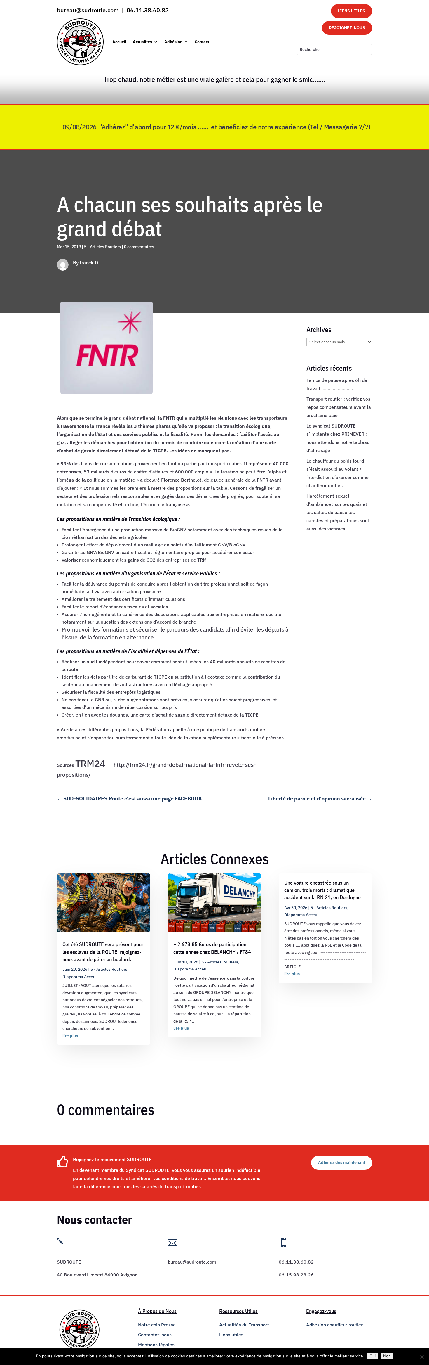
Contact (202, 41)
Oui (372, 1356)
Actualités (142, 41)
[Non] (422, 1357)
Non (387, 1356)
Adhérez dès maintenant (341, 1162)
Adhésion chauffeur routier (334, 1325)
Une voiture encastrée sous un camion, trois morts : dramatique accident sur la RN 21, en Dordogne (322, 890)
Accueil (119, 41)
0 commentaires (139, 246)
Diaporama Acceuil (80, 976)
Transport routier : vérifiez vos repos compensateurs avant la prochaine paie (338, 407)
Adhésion (173, 41)
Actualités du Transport (244, 1325)
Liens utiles (231, 1335)
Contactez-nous (155, 1335)
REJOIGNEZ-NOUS (347, 27)
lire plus (70, 1035)
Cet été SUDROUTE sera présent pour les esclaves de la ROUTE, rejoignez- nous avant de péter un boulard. (102, 951)
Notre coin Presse (157, 1325)
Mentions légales (156, 1344)
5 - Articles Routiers (102, 246)
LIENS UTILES (351, 10)
